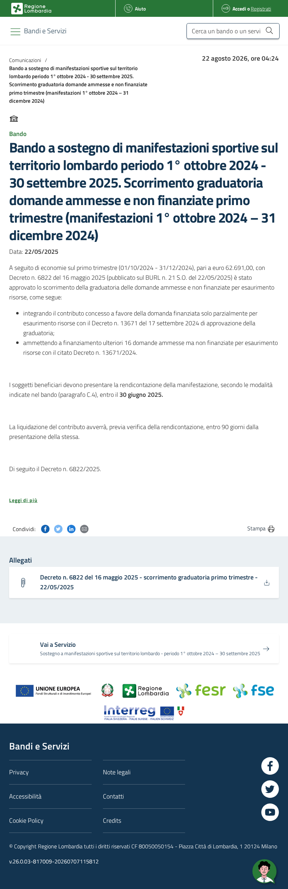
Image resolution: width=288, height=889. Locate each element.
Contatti (113, 796)
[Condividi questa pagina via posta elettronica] (84, 528)
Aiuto (140, 8)
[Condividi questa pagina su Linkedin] (71, 528)
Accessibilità (25, 796)
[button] (144, 500)
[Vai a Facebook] (270, 766)
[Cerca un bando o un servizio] (269, 30)
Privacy (19, 772)
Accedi (239, 8)
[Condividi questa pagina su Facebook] (45, 528)
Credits (112, 820)
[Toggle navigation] (15, 32)
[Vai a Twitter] (270, 789)
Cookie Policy (26, 820)
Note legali (117, 772)
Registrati (261, 8)
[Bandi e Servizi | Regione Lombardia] (31, 8)
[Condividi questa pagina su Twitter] (58, 528)
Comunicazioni (25, 60)
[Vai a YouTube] (270, 812)
